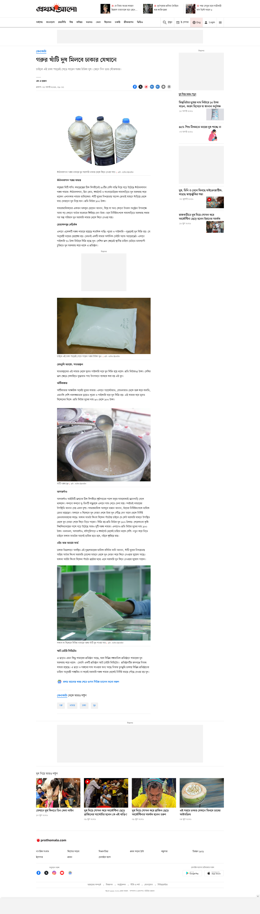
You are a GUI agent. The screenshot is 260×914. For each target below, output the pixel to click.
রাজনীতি (62, 22)
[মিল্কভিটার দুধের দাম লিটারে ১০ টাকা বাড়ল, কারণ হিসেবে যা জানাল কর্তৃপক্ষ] (215, 114)
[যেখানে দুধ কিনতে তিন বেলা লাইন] (58, 793)
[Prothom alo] (56, 8)
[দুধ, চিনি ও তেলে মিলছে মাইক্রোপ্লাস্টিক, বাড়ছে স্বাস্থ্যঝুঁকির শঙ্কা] (215, 202)
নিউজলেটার (163, 884)
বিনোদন (107, 22)
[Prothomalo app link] (192, 873)
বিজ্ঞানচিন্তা (103, 851)
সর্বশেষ (39, 22)
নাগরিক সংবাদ (42, 851)
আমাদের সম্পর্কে (94, 884)
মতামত (89, 22)
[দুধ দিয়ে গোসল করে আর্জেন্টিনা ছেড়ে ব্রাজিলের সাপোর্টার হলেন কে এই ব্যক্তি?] (106, 793)
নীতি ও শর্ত (135, 884)
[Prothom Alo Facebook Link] (40, 873)
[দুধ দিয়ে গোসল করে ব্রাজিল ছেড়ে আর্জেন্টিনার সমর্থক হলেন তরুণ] (154, 793)
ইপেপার (39, 857)
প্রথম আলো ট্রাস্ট (137, 851)
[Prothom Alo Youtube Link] (63, 873)
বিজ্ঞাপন (109, 884)
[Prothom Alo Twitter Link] (48, 873)
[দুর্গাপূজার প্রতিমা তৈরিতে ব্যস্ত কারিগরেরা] (148, 9)
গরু (60, 705)
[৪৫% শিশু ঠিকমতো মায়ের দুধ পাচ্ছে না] (215, 135)
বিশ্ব (71, 22)
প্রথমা (69, 857)
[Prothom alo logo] (51, 841)
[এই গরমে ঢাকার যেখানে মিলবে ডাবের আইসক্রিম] (202, 793)
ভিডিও (140, 22)
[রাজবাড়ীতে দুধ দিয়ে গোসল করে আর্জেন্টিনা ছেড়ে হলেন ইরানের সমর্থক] (215, 227)
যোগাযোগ (148, 884)
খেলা (98, 22)
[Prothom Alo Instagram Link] (56, 873)
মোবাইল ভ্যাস (105, 857)
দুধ (94, 705)
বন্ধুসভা (164, 851)
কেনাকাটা (41, 51)
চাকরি (117, 22)
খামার (72, 705)
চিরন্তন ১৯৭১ (198, 851)
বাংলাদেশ (50, 22)
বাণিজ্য (79, 22)
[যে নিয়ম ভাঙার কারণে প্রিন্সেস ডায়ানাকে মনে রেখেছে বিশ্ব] (105, 9)
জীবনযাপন (128, 22)
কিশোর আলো (73, 851)
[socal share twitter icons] (141, 88)
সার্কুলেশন (122, 884)
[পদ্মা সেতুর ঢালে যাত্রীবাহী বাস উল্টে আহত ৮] (190, 9)
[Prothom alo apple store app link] (214, 873)
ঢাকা (84, 705)
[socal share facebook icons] (135, 88)
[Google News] (70, 873)
